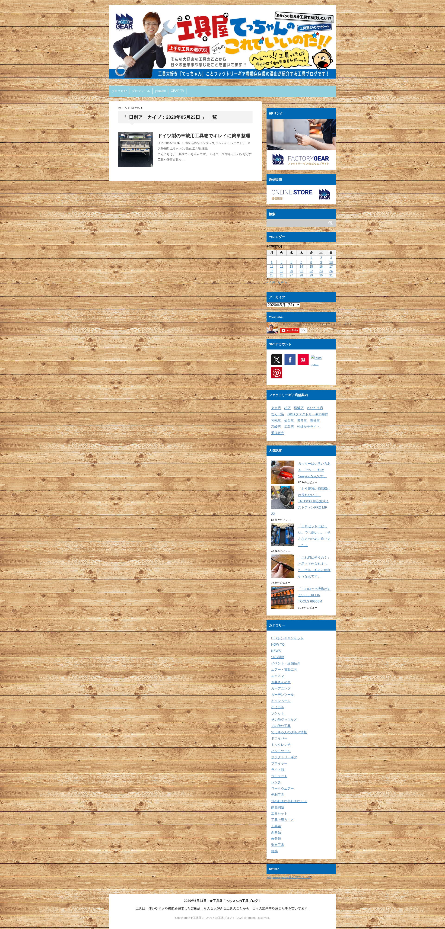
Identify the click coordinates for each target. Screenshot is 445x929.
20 (291, 271)
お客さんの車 (281, 682)
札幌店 (276, 420)
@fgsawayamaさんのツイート (289, 877)
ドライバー (279, 738)
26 (281, 275)
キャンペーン (281, 701)
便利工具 (277, 795)
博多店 (302, 420)
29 (311, 275)
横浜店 (299, 408)
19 (281, 271)
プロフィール (141, 91)
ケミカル (277, 707)
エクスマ (277, 676)
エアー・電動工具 (284, 669)
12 (281, 266)
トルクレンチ (281, 744)
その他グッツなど (284, 719)
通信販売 (277, 433)
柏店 (287, 408)
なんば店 (277, 414)
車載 (205, 148)
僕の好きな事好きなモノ (289, 801)
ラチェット (279, 776)
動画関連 (277, 807)
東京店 (276, 408)
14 (301, 266)
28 (301, 275)
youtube (160, 91)
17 (331, 266)
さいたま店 (315, 408)
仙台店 (289, 420)
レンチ (276, 782)
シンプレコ (207, 143)
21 (301, 271)
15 (311, 266)
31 (331, 275)
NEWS (185, 143)
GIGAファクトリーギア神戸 (307, 414)
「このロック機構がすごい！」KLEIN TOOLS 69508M (314, 595)
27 (291, 275)
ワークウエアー (282, 788)
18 (271, 271)
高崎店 (276, 427)
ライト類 (277, 770)
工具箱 (196, 148)
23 (321, 271)
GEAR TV (177, 91)
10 (331, 262)
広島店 (289, 427)
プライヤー (279, 763)
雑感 (274, 851)
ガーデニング (281, 688)
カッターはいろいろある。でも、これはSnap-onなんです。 (314, 470)
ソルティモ (222, 143)
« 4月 (271, 282)
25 (271, 275)
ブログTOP (119, 91)
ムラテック (177, 148)
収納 (188, 148)
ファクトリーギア (284, 757)
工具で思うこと (282, 820)
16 (321, 266)
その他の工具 (281, 726)
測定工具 (277, 845)
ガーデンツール (282, 694)
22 (311, 271)
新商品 (195, 143)
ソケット (277, 713)
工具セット (279, 813)
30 (321, 275)
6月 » (282, 282)
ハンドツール (281, 751)
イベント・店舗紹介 (285, 663)
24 (331, 271)
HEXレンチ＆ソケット (287, 638)
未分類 (276, 838)
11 (271, 266)
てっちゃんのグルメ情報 (289, 732)
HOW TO (278, 644)
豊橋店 (315, 420)
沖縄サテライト (308, 427)
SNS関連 (277, 657)
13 (291, 266)
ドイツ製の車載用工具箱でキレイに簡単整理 (204, 135)
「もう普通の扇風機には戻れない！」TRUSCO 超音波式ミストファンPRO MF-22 (301, 501)
